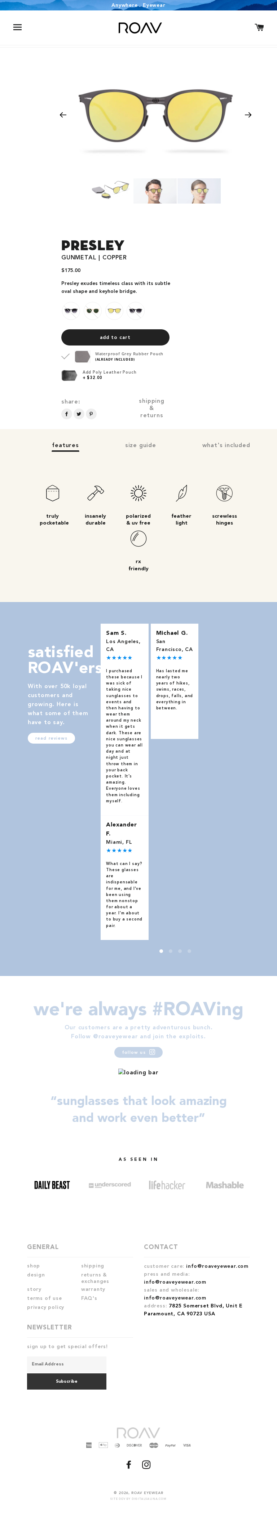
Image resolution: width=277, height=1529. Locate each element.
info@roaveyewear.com (217, 1266)
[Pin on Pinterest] (91, 414)
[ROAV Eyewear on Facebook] (129, 1467)
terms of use (44, 1298)
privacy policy (45, 1307)
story (34, 1289)
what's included (226, 446)
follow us (135, 1053)
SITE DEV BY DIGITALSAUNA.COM (138, 1499)
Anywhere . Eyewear (138, 5)
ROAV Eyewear (147, 1493)
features (65, 446)
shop (33, 1266)
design (36, 1275)
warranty (93, 1289)
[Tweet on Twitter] (79, 414)
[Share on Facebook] (66, 414)
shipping (92, 1266)
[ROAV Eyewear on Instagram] (147, 1467)
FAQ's (89, 1298)
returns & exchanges (95, 1278)
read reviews (51, 738)
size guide (140, 446)
